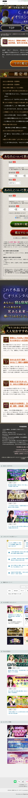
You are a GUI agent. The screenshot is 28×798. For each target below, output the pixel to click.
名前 (10, 162)
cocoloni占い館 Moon (23, 786)
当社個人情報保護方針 (9, 271)
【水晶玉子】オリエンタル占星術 (18, 33)
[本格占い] (4, 3)
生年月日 (12, 172)
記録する (18, 218)
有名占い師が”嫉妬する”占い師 (14, 594)
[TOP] (11, 28)
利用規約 (23, 272)
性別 (10, 180)
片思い (9, 590)
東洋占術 (16, 590)
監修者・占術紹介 (19, 453)
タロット (22, 590)
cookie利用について (23, 784)
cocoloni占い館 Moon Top (6, 33)
